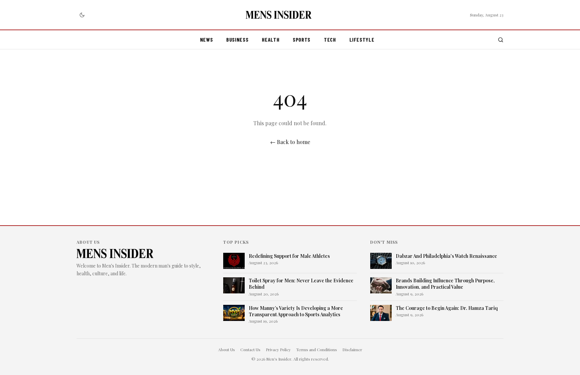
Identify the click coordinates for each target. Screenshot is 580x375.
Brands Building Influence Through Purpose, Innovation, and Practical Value (445, 283)
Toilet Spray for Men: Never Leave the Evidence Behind (301, 283)
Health (270, 39)
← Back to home (290, 141)
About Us (226, 349)
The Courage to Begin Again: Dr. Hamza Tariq (447, 308)
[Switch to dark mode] (82, 14)
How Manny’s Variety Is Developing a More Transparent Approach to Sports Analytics (296, 311)
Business (237, 39)
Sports (301, 39)
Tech (330, 39)
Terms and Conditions (316, 349)
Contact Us (250, 349)
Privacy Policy (278, 349)
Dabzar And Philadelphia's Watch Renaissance (446, 256)
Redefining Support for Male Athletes (289, 256)
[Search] (500, 40)
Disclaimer (352, 349)
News (206, 39)
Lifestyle (362, 39)
